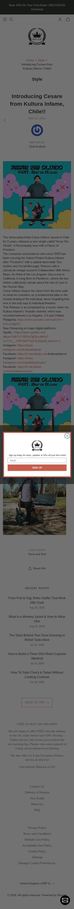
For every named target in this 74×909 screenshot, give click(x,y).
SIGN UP (37, 467)
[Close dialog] (67, 435)
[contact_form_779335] (65, 900)
